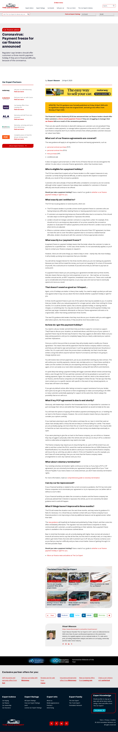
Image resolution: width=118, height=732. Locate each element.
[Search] (114, 5)
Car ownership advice (54, 581)
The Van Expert (74, 700)
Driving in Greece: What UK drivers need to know (56, 604)
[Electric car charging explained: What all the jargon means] (57, 577)
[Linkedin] (69, 643)
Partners (49, 705)
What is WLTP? (74, 584)
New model (72, 600)
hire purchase (52, 154)
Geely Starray (95, 603)
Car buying (5, 700)
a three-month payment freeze (69, 119)
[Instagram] (66, 643)
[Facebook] (63, 643)
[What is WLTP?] (79, 577)
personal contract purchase (56, 147)
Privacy (107, 720)
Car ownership (6, 705)
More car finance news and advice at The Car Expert (65, 555)
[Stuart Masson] (53, 635)
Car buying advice (74, 581)
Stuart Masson (54, 80)
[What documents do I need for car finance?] (100, 577)
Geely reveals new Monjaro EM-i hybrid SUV (78, 604)
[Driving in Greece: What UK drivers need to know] (57, 596)
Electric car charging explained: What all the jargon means (55, 586)
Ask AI (28, 14)
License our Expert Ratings (33, 708)
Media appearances (53, 703)
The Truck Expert (74, 703)
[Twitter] (71, 643)
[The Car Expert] (10, 5)
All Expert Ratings (30, 700)
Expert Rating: (95, 600)
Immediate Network (75, 705)
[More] (109, 615)
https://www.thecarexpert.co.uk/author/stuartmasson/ (79, 629)
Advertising (50, 708)
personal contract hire (55, 150)
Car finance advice (11, 29)
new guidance (53, 522)
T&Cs (101, 720)
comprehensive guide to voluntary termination (83, 478)
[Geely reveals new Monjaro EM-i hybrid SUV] (79, 596)
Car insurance (6, 708)
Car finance (5, 703)
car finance (49, 121)
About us (49, 700)
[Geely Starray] (100, 596)
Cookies (113, 720)
